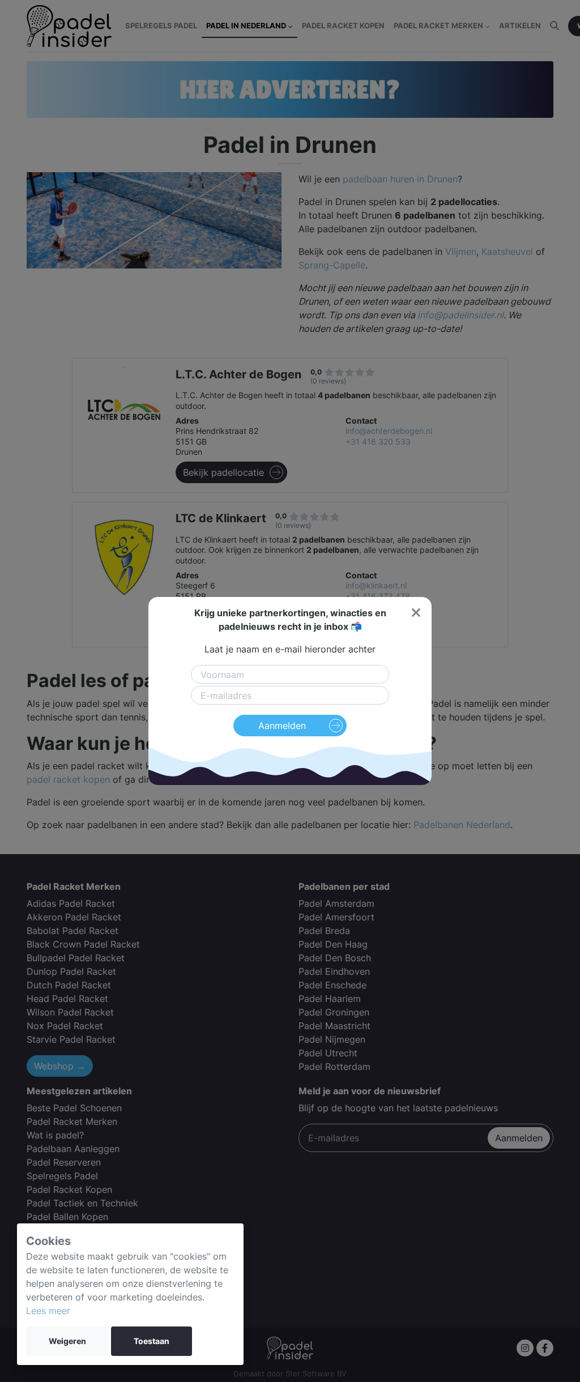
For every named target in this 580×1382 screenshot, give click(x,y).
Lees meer (48, 1310)
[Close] (416, 613)
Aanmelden (282, 725)
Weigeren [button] (67, 1341)
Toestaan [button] (151, 1341)
